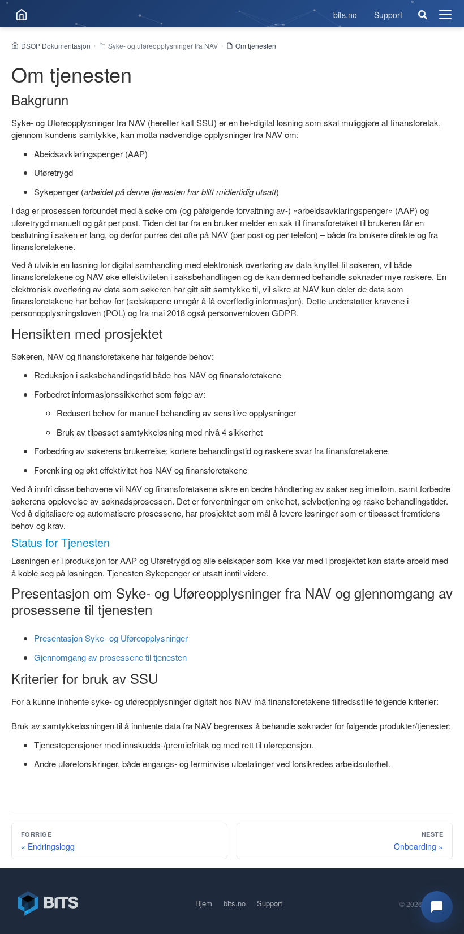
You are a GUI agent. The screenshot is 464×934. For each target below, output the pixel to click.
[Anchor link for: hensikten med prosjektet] (170, 333)
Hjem (203, 903)
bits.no (345, 14)
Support (388, 14)
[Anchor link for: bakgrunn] (75, 99)
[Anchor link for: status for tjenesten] (115, 542)
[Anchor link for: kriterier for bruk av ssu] (164, 678)
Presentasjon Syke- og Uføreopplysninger (111, 638)
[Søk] (422, 15)
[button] (437, 907)
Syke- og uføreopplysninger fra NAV (163, 45)
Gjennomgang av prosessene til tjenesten (110, 657)
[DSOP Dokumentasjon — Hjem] (21, 14)
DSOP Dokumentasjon (56, 45)
